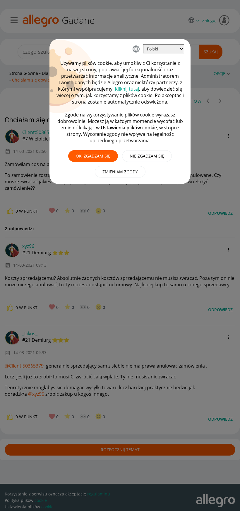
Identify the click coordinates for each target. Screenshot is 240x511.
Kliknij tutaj (127, 89)
